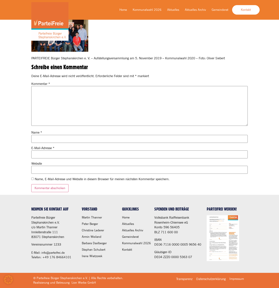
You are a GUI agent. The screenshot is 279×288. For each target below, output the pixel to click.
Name (36, 132)
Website (36, 163)
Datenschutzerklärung (211, 279)
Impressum (236, 279)
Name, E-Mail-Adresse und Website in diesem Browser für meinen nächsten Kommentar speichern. (102, 179)
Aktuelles (173, 10)
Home (123, 10)
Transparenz (184, 279)
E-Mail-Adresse (42, 148)
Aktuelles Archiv (195, 10)
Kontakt (127, 249)
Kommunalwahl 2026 (147, 10)
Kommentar (40, 83)
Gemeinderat (220, 10)
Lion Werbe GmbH (84, 282)
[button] (8, 279)
